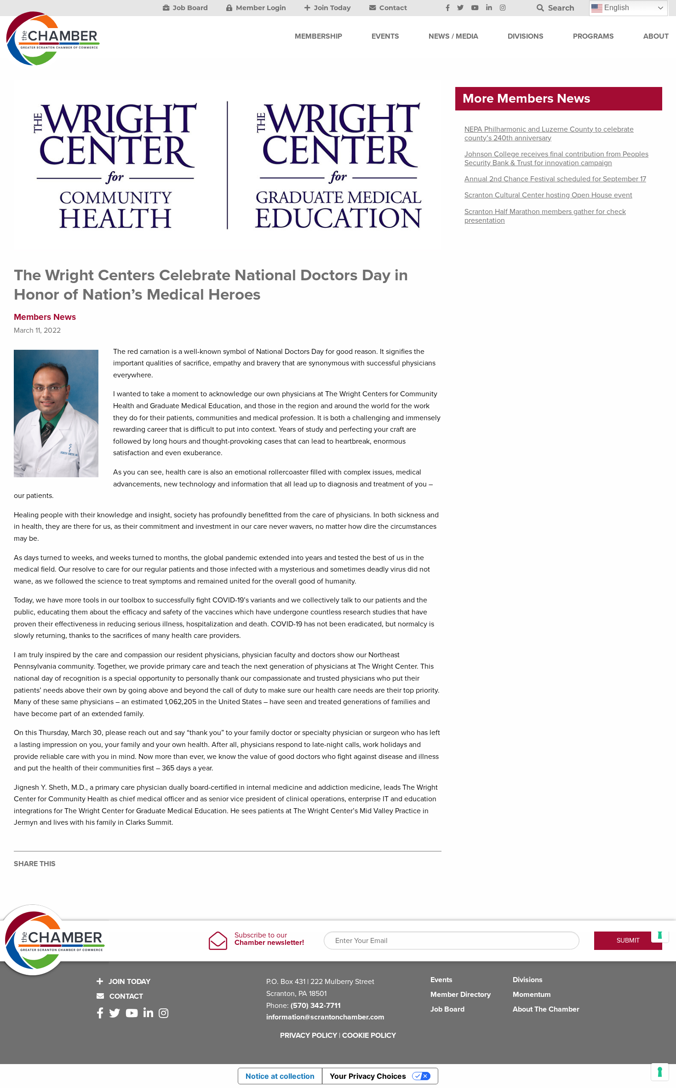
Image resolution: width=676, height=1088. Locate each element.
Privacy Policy (308, 1035)
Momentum (532, 994)
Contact (392, 8)
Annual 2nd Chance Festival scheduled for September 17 (555, 179)
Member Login (260, 8)
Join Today (331, 8)
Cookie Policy (369, 1035)
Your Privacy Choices (368, 1076)
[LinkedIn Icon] (489, 8)
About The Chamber (546, 1009)
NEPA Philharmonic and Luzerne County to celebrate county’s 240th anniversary (549, 134)
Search (560, 8)
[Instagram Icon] (503, 8)
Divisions (528, 980)
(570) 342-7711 (316, 1005)
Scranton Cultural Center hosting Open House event (548, 195)
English (615, 8)
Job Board (189, 8)
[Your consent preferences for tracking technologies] (660, 1072)
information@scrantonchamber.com (325, 1017)
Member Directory (460, 994)
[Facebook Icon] (448, 8)
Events (441, 980)
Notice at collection (280, 1076)
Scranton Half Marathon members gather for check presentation (545, 216)
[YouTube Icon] (475, 8)
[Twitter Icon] (460, 8)
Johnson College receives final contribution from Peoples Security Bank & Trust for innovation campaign (556, 159)
